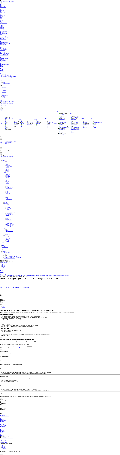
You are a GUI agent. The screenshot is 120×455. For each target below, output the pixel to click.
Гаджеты (7, 230)
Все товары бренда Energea (4, 416)
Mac (6, 173)
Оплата (3, 307)
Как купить (2, 430)
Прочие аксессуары (66, 275)
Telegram (3, 264)
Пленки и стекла (14, 275)
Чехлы (7, 218)
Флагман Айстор (3, 423)
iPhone (7, 164)
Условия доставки (3, 429)
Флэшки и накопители (34, 275)
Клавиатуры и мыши (23, 275)
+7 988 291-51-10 (3, 74)
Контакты (2, 419)
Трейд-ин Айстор (3, 425)
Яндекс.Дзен (4, 90)
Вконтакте (4, 87)
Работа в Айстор (3, 424)
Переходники (28, 275)
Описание (3, 306)
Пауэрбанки (9, 275)
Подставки (61, 275)
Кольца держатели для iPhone (42, 275)
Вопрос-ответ (2, 431)
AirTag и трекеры (50, 275)
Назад (6, 161)
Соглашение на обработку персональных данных (8, 428)
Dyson (7, 197)
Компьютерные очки (56, 275)
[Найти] (1, 3)
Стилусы (18, 275)
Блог (1, 418)
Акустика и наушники (4, 275)
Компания (2, 421)
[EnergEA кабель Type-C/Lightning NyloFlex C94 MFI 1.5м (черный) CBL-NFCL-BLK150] (14, 287)
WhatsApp (3, 89)
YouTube (3, 265)
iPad (6, 180)
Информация (2, 426)
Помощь (1, 432)
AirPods (7, 191)
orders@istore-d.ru (4, 84)
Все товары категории (4, 415)
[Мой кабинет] (0, 145)
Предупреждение (3, 420)
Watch (7, 186)
